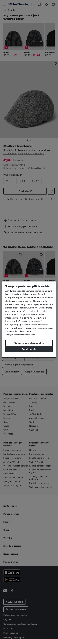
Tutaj (33, 328)
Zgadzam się (29, 349)
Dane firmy (30, 335)
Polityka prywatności (15, 335)
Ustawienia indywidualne (29, 343)
